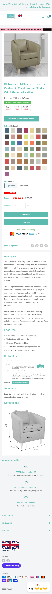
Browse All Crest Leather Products (21, 119)
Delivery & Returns (21, 4)
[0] (48, 17)
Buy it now (26, 222)
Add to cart (26, 214)
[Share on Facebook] (32, 245)
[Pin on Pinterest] (37, 245)
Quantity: (7, 206)
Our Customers (44, 7)
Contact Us (7, 4)
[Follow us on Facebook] (3, 560)
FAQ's (48, 4)
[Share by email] (46, 245)
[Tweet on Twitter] (41, 245)
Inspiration (32, 7)
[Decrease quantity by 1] (15, 205)
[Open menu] (3, 17)
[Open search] (43, 17)
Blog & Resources (37, 4)
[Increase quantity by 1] (28, 205)
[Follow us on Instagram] (8, 560)
